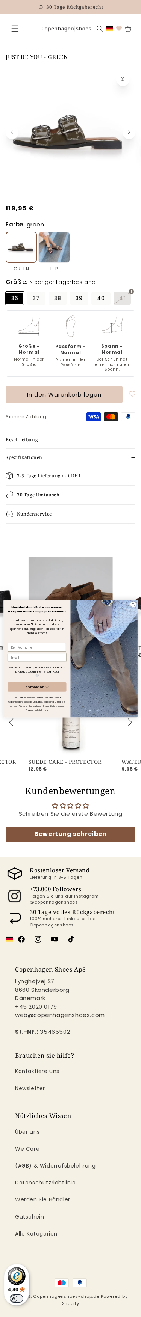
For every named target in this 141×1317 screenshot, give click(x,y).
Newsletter (30, 1088)
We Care (27, 1149)
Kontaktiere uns (37, 1071)
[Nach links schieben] (12, 132)
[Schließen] (15, 28)
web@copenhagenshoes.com (60, 1015)
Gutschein (29, 1216)
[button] (15, 28)
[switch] (16, 1298)
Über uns (27, 1132)
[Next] (129, 722)
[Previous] (12, 722)
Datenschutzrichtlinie (45, 1182)
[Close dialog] (133, 604)
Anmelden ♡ (37, 687)
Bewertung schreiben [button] (70, 834)
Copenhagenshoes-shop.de (66, 1296)
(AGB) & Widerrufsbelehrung (55, 1165)
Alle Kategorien (36, 1233)
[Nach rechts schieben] (129, 132)
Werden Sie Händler (42, 1199)
